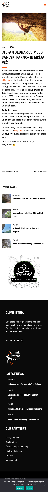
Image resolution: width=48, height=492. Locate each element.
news (12, 47)
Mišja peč (6, 80)
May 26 (15, 225)
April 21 (4, 47)
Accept (20, 488)
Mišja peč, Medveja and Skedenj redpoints (25, 409)
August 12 (16, 195)
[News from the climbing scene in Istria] (6, 243)
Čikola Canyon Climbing (17, 447)
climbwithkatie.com (14, 451)
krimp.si (9, 456)
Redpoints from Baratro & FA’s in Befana (29, 198)
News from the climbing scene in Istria (29, 243)
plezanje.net (11, 460)
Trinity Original (12, 438)
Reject (29, 488)
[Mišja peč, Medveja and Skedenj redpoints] (6, 228)
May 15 (15, 240)
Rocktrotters (11, 442)
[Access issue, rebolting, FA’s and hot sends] (6, 213)
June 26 (15, 210)
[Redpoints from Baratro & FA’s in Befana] (6, 198)
